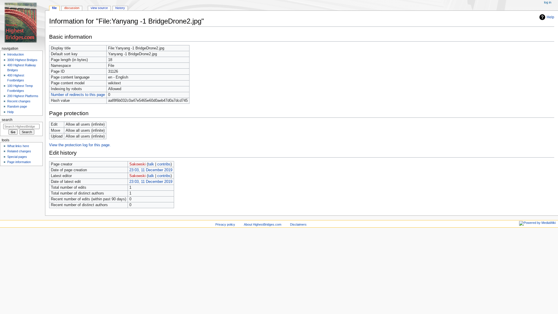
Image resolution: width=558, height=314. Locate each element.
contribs (164, 164)
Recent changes (19, 101)
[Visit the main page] (22, 22)
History (120, 8)
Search (7, 120)
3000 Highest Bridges (22, 60)
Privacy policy (225, 224)
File (54, 8)
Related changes (19, 151)
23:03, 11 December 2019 (150, 170)
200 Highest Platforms (22, 96)
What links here (18, 146)
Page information (19, 162)
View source (99, 8)
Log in (547, 2)
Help (550, 17)
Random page (17, 106)
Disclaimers (298, 224)
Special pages (17, 156)
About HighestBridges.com (262, 224)
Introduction (15, 54)
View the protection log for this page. (80, 145)
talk (151, 164)
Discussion (71, 8)
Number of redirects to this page (78, 95)
